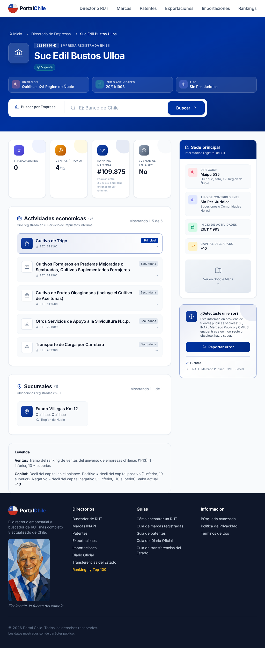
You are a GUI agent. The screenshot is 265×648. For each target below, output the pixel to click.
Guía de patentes (151, 533)
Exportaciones (179, 8)
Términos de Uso (215, 533)
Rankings (247, 8)
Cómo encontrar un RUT (157, 519)
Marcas (124, 8)
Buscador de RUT (87, 519)
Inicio (17, 34)
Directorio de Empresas (51, 34)
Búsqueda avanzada (218, 519)
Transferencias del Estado (94, 562)
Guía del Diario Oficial (155, 540)
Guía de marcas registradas (160, 526)
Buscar (183, 108)
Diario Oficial (83, 555)
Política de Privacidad (219, 526)
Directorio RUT (94, 8)
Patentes (148, 8)
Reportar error (220, 347)
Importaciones (216, 8)
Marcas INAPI (84, 526)
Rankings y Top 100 (89, 569)
